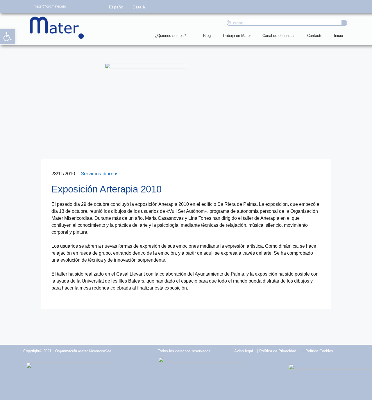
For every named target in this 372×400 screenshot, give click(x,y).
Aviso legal (243, 351)
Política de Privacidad (277, 351)
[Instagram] (319, 6)
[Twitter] (306, 6)
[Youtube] (332, 6)
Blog (207, 35)
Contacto (314, 35)
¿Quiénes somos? (170, 35)
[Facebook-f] (293, 6)
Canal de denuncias (279, 35)
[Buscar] (344, 22)
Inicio (338, 35)
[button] (7, 36)
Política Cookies (319, 351)
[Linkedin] (345, 6)
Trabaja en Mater (236, 35)
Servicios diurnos (100, 173)
